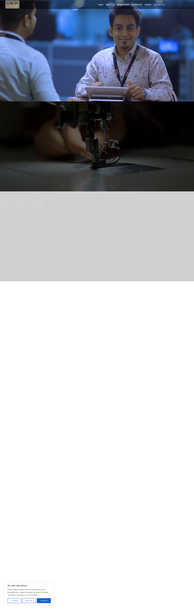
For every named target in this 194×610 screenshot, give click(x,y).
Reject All (29, 600)
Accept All (43, 600)
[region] (29, 593)
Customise (14, 600)
